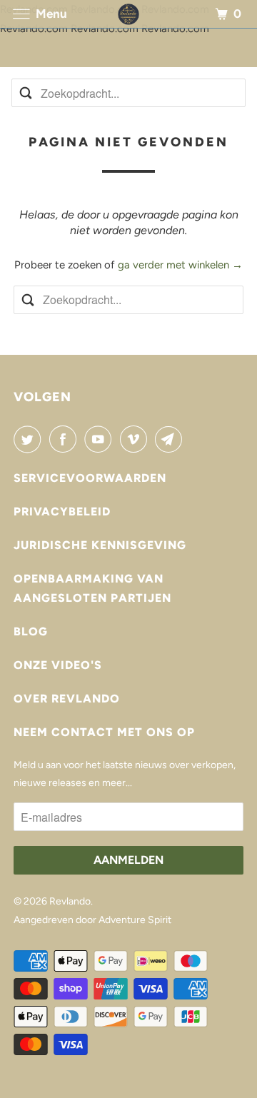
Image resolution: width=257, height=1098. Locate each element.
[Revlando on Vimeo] (136, 439)
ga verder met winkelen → (180, 264)
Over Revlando (67, 698)
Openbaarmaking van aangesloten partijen (92, 588)
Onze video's (58, 665)
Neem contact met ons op (104, 732)
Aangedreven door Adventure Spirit (92, 920)
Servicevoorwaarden (90, 478)
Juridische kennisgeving (100, 545)
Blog (31, 631)
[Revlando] (128, 14)
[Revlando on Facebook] (65, 439)
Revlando (70, 901)
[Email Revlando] (171, 439)
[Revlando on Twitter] (30, 439)
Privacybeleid (62, 511)
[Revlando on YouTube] (100, 439)
